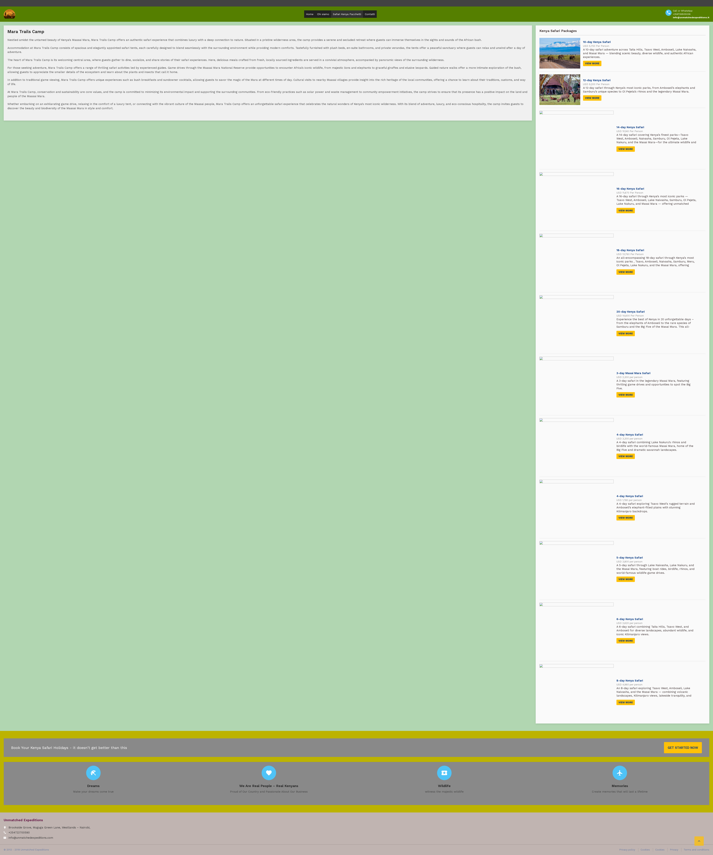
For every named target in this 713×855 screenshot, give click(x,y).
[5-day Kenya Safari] (576, 569)
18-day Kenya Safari (630, 250)
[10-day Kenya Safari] (559, 53)
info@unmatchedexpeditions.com (31, 837)
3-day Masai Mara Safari (633, 373)
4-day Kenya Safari (629, 434)
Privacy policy (627, 849)
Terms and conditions (696, 849)
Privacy (674, 849)
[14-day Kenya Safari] (576, 138)
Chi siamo (323, 14)
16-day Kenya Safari (630, 188)
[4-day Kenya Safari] (576, 446)
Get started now (683, 747)
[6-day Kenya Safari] (576, 630)
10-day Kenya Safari (597, 42)
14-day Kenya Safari (630, 127)
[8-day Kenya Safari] (576, 692)
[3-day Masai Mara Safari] (576, 384)
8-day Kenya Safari (629, 680)
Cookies (645, 849)
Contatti (370, 14)
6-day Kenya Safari (629, 619)
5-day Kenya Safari (629, 557)
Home (309, 14)
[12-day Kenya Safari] (559, 89)
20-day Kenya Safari (630, 311)
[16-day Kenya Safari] (576, 200)
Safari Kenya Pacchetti (347, 14)
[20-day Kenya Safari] (576, 323)
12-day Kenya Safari (597, 80)
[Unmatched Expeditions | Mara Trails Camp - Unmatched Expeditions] (9, 14)
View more (592, 63)
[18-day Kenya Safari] (576, 261)
